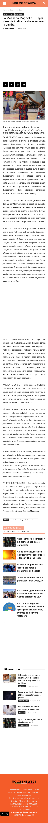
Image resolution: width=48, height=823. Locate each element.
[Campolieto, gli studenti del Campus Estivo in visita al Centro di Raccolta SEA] (9, 593)
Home (5, 10)
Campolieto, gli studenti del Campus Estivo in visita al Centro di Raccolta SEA (31, 593)
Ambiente (22, 686)
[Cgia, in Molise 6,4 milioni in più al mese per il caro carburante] (9, 542)
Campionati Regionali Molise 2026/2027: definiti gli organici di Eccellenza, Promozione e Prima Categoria (30, 609)
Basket (19, 10)
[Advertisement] (24, 56)
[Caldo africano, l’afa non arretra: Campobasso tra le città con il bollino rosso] (9, 554)
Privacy (24, 812)
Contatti (15, 812)
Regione (22, 712)
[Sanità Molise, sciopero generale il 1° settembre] (9, 710)
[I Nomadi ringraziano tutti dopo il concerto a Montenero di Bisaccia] (9, 567)
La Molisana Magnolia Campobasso (24, 520)
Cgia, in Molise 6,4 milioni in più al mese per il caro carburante (31, 541)
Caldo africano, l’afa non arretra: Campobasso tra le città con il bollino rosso (31, 554)
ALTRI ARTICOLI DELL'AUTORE (16, 532)
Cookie (33, 812)
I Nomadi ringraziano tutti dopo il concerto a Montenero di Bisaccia (30, 567)
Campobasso (19, 14)
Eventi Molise (23, 701)
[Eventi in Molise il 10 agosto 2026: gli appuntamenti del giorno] (9, 695)
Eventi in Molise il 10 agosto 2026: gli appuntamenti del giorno (30, 695)
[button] (44, 3)
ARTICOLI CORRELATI (13, 528)
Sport (12, 10)
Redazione (9, 28)
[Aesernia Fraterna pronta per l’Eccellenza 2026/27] (9, 580)
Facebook (26, 815)
